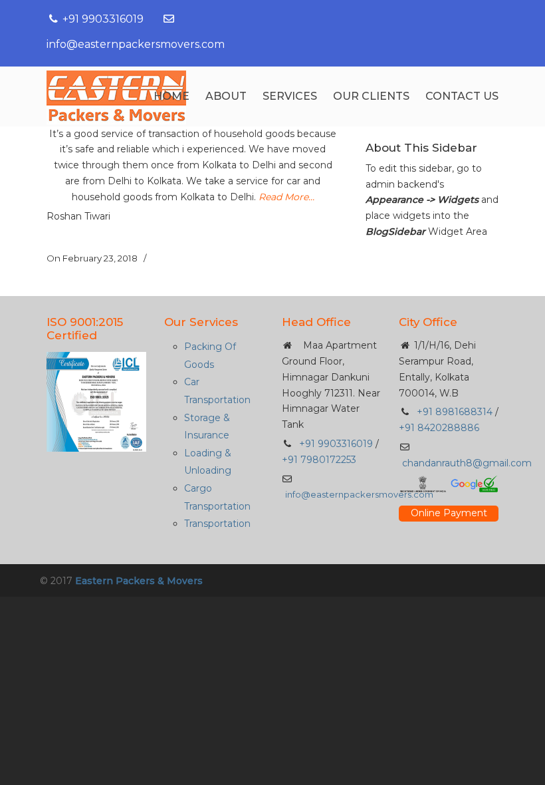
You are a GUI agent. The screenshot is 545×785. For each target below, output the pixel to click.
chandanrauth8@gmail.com (467, 463)
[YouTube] (456, 19)
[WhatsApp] (485, 19)
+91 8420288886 (439, 428)
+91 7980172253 (319, 460)
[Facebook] (398, 19)
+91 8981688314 (453, 412)
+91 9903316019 (103, 19)
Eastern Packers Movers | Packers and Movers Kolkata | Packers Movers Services (116, 97)
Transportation (217, 524)
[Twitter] (427, 19)
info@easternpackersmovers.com (136, 44)
